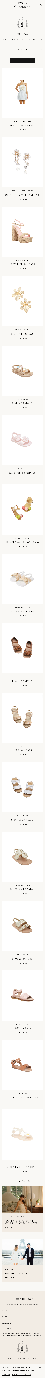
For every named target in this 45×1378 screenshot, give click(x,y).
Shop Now (22, 129)
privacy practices (37, 1335)
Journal (9, 1269)
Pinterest (32, 1358)
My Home (21, 1216)
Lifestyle (9, 1216)
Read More (10, 1227)
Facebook (17, 1362)
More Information (21, 1374)
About (11, 1358)
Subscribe (8, 1329)
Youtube (28, 1362)
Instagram (21, 1358)
